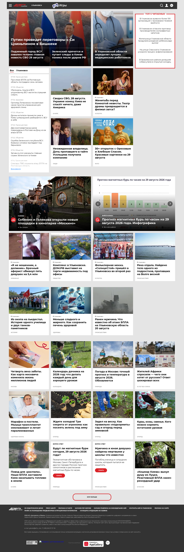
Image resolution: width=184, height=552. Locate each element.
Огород (55, 436)
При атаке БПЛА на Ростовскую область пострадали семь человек (27, 81)
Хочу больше (92, 497)
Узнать (59, 475)
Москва (14, 386)
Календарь (57, 386)
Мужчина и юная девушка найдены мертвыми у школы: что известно (113, 451)
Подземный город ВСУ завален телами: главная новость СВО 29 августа (27, 54)
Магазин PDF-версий (83, 508)
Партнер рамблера (74, 542)
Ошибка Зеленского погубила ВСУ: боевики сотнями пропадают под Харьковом (27, 142)
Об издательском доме (33, 508)
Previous (14, 204)
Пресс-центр (51, 508)
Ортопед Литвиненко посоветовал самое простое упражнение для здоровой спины (27, 105)
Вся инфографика (110, 227)
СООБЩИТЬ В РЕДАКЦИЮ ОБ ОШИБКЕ (93, 511)
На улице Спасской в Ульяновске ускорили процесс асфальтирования (155, 51)
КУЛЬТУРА (98, 113)
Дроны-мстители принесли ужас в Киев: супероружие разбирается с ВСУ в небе (29, 117)
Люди (55, 163)
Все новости (17, 171)
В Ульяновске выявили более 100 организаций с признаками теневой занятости (155, 21)
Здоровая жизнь (17, 436)
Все (12, 70)
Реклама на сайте (162, 508)
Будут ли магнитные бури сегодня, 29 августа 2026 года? (70, 451)
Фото (97, 163)
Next (86, 204)
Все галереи (24, 227)
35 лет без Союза (143, 386)
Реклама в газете (65, 508)
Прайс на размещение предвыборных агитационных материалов (50, 511)
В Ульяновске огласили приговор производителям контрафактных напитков (155, 31)
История (14, 332)
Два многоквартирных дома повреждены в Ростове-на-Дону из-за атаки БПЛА (28, 130)
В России (140, 487)
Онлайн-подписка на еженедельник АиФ (110, 508)
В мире (55, 113)
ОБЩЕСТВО (57, 278)
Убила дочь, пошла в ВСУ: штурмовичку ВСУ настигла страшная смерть (28, 92)
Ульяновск (22, 70)
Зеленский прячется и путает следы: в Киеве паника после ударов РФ (69, 54)
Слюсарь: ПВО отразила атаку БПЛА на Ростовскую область (29, 164)
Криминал (15, 278)
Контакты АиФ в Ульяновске (140, 508)
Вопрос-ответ (58, 444)
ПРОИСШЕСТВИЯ (142, 278)
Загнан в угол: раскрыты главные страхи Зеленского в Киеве (26, 154)
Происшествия (100, 487)
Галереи (21, 216)
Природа (98, 386)
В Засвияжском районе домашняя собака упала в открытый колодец (155, 61)
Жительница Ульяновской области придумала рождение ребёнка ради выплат (155, 41)
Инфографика (107, 216)
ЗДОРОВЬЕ (56, 332)
